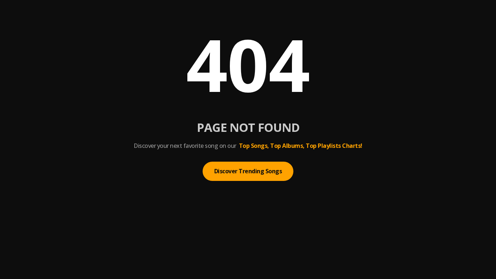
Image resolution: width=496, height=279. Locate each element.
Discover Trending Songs (248, 171)
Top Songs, (254, 146)
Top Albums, (287, 146)
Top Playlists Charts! (334, 146)
